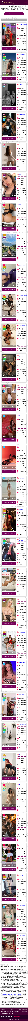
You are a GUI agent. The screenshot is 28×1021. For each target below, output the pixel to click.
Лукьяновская (22, 784)
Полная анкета (9, 48)
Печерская (22, 815)
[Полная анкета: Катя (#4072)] (9, 154)
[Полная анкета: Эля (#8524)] (9, 825)
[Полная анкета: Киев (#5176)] (9, 579)
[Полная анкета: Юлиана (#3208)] (9, 765)
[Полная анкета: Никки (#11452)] (9, 245)
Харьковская (22, 632)
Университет (22, 478)
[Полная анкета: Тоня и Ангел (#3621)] (9, 885)
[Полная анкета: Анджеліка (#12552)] (9, 672)
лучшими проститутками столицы (11, 994)
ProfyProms (17, 1016)
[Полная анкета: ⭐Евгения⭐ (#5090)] (9, 519)
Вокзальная (22, 54)
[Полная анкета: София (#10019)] (9, 642)
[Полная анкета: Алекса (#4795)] (9, 124)
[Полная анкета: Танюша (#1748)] (9, 335)
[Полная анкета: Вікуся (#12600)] (9, 185)
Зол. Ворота (22, 935)
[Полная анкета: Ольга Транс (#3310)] (9, 915)
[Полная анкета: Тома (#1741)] (9, 704)
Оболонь (21, 84)
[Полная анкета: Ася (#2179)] (9, 795)
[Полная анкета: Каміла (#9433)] (9, 488)
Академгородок (23, 325)
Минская (21, 447)
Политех (21, 144)
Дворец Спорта (21, 355)
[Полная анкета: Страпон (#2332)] (9, 549)
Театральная (22, 754)
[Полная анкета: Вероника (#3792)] (9, 734)
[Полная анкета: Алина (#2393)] (9, 215)
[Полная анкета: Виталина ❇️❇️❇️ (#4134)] (9, 64)
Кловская (21, 845)
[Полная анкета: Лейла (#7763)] (9, 396)
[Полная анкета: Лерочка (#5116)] (9, 365)
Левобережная (23, 24)
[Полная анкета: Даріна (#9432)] (9, 457)
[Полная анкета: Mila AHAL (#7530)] (9, 305)
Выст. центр (22, 114)
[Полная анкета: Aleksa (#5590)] (9, 34)
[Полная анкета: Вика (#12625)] (9, 94)
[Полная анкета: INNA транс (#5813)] (9, 855)
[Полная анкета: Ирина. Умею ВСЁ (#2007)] (9, 275)
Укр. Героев (22, 235)
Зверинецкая (22, 569)
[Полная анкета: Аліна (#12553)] (9, 610)
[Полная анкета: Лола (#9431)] (9, 426)
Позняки (21, 416)
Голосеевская (22, 905)
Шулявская (22, 265)
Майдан (21, 385)
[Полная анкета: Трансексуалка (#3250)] (9, 945)
